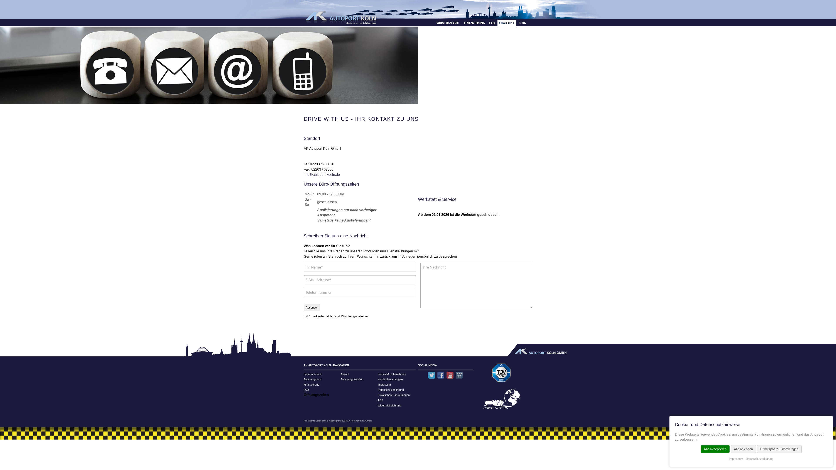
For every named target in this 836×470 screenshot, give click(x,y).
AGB (380, 400)
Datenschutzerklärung (391, 389)
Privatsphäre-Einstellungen (779, 449)
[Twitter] (431, 375)
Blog (522, 23)
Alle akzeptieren (715, 449)
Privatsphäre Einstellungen (394, 395)
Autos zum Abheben (361, 23)
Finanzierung (474, 23)
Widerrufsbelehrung (389, 405)
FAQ (492, 23)
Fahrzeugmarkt (448, 23)
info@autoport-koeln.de (322, 174)
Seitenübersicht (313, 374)
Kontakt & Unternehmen (392, 374)
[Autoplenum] (459, 375)
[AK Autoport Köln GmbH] (340, 17)
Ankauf (345, 374)
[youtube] (450, 375)
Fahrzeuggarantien (352, 379)
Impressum (384, 384)
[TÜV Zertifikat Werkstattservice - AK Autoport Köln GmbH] (501, 374)
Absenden (312, 307)
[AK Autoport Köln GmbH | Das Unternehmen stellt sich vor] (501, 401)
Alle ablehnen (743, 449)
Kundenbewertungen (390, 379)
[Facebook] (441, 375)
